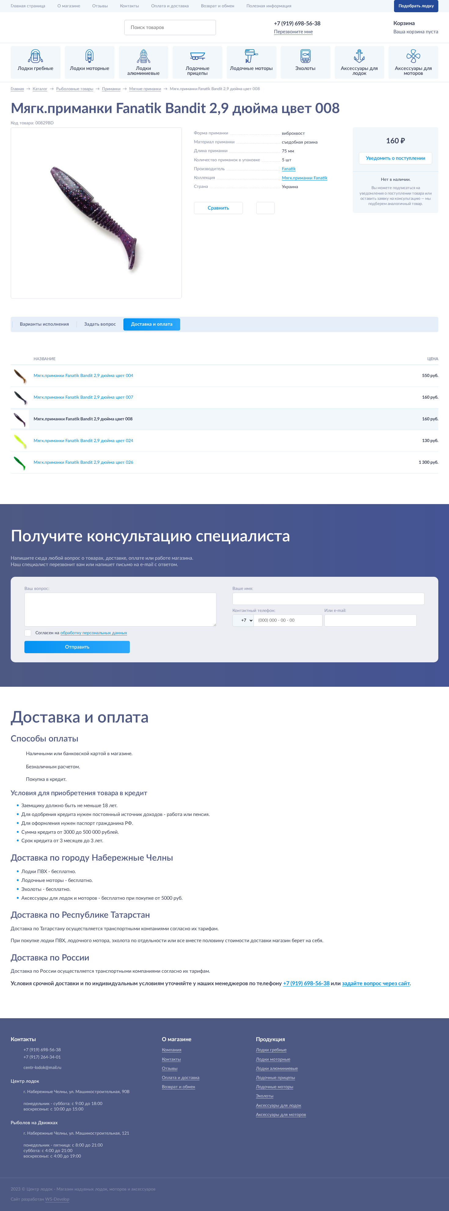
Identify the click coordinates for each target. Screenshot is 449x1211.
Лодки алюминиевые (277, 1068)
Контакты (129, 6)
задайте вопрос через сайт (376, 983)
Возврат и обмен (217, 6)
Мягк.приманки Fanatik (304, 178)
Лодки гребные (271, 1050)
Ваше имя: (242, 589)
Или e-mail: (335, 611)
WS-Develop (57, 1199)
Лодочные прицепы (275, 1078)
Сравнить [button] (218, 208)
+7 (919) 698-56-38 (297, 24)
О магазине (68, 6)
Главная (28, 6)
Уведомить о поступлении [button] (395, 158)
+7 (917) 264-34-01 (42, 1057)
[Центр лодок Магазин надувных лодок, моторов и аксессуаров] (27, 27)
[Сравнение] (370, 6)
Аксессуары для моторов (281, 1115)
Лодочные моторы (274, 1087)
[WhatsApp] (329, 23)
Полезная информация (268, 6)
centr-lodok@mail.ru (42, 1068)
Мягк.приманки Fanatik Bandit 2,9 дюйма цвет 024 (83, 441)
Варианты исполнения (44, 324)
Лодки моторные (273, 1059)
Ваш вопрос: (36, 589)
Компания (171, 1050)
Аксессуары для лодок (278, 1105)
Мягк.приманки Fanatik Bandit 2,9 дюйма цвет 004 (83, 376)
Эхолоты (264, 1096)
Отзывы (100, 6)
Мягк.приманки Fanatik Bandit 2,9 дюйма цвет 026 (83, 462)
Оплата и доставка (170, 6)
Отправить (77, 647)
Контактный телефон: (254, 611)
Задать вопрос (100, 324)
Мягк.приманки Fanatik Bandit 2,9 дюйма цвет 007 (83, 397)
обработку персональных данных (93, 633)
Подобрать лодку (416, 6)
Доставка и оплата (152, 324)
